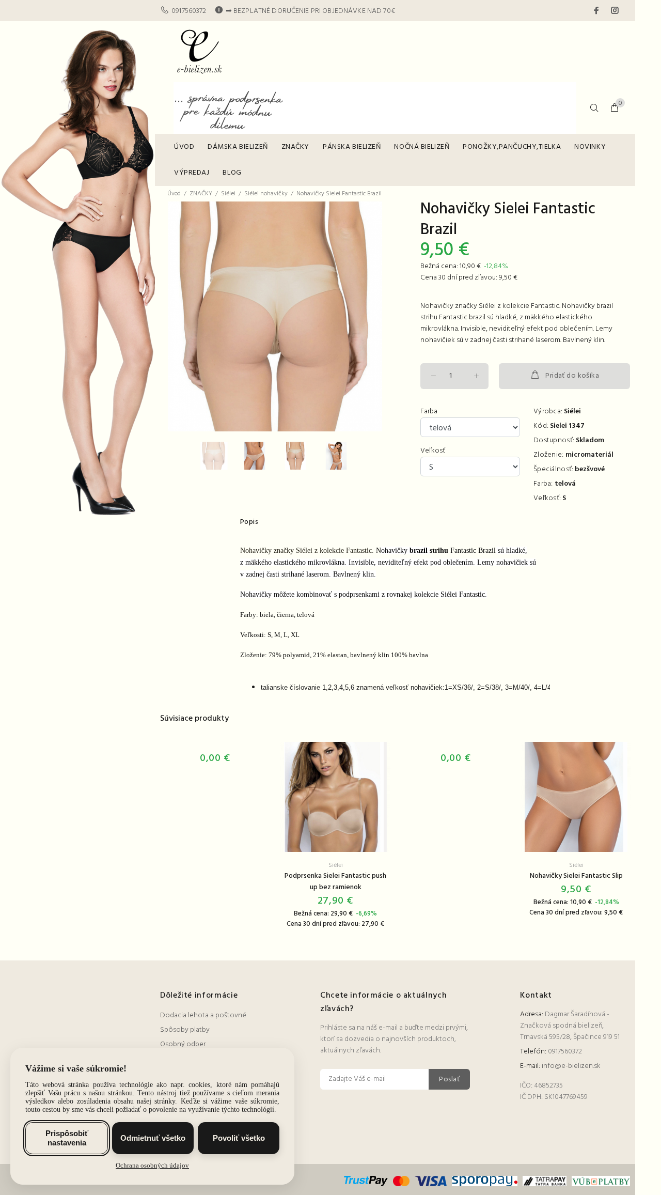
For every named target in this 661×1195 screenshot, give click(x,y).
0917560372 (188, 11)
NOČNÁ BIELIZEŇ (421, 147)
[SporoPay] (484, 1181)
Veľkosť (432, 451)
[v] (599, 1181)
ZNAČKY (295, 147)
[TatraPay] (545, 1181)
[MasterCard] (401, 1181)
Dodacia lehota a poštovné (203, 1015)
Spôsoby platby (185, 1030)
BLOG (232, 173)
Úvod (174, 194)
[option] (220, 456)
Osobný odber (183, 1044)
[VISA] (431, 1181)
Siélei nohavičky (266, 194)
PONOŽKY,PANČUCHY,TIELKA (512, 147)
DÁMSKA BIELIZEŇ (237, 147)
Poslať (449, 1079)
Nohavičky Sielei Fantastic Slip (576, 876)
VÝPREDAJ (191, 173)
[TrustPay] (367, 1181)
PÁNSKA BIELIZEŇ (352, 147)
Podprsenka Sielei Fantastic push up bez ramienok (335, 881)
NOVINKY (590, 147)
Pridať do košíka (572, 376)
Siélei (228, 194)
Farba (428, 411)
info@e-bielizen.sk (571, 1066)
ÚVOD (184, 147)
